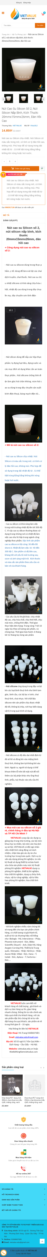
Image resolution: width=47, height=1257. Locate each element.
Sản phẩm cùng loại (13, 1067)
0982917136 (10, 207)
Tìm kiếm (40, 25)
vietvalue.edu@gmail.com (19, 1242)
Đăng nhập (27, 3)
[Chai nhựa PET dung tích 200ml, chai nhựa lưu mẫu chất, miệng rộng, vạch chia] (34, 1085)
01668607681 (16, 1239)
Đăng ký (19, 3)
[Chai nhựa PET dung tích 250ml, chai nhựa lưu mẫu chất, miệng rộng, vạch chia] (12, 1085)
